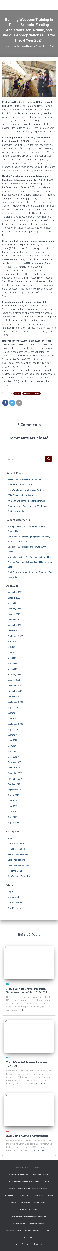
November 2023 (15, 592)
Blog (17, 393)
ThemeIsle (38, 1244)
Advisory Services (41, 1175)
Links (13, 1203)
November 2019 (15, 779)
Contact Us (23, 1196)
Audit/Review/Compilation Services (25, 1182)
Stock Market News (16, 860)
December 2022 (15, 620)
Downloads (38, 1196)
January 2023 (14, 614)
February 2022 (14, 674)
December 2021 (15, 685)
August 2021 (13, 707)
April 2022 (12, 663)
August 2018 (13, 822)
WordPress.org (15, 908)
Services (48, 1231)
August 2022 (13, 642)
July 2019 (12, 801)
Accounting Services (18, 1175)
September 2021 (15, 702)
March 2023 (13, 603)
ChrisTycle (12, 537)
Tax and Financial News (18, 865)
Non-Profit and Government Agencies (29, 1217)
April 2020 (12, 751)
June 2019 (12, 806)
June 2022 (12, 653)
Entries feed (13, 897)
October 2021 (14, 696)
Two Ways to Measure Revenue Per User (26, 490)
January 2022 (14, 680)
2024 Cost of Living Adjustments (22, 495)
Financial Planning (16, 849)
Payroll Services (38, 1224)
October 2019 (14, 784)
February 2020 (14, 762)
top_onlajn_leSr (15, 557)
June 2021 (12, 718)
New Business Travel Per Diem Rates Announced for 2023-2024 (26, 990)
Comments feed (15, 902)
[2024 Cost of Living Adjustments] (29, 1109)
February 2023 (14, 609)
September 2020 (15, 724)
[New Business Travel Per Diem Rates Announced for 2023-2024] (29, 962)
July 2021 (12, 713)
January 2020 (14, 768)
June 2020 (12, 740)
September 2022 (15, 636)
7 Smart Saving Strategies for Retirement (26, 501)
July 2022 (12, 647)
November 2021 (15, 691)
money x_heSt (14, 526)
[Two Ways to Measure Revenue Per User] (29, 1036)
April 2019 (12, 817)
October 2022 (14, 631)
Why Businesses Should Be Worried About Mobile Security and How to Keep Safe (30, 562)
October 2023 (14, 598)
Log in (10, 892)
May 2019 (12, 812)
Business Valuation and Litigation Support (29, 1188)
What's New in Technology (19, 876)
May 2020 (12, 746)
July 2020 (12, 735)
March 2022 (13, 669)
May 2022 (12, 658)
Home (50, 1196)
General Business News (19, 854)
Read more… (23, 1010)
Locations (25, 1203)
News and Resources (29, 1210)
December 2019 (15, 773)
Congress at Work (31, 393)
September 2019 (15, 790)
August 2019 (13, 795)
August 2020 (13, 729)
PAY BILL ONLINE (19, 1224)
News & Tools (40, 1203)
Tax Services (29, 1238)
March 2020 (13, 757)
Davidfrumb (13, 572)
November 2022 (15, 625)
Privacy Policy (22, 1167)
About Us (38, 1167)
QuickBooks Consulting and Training (22, 1231)
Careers (9, 1196)
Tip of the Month (15, 871)
